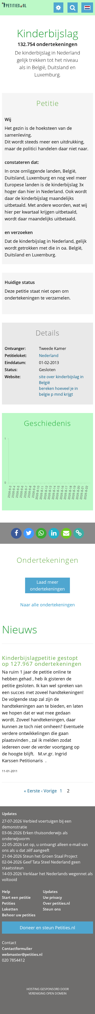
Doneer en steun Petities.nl (47, 927)
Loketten (10, 909)
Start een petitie (16, 897)
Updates (50, 891)
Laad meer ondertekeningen (47, 585)
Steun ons (52, 909)
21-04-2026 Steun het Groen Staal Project (39, 856)
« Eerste (32, 791)
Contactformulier (17, 948)
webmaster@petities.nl (22, 954)
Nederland (48, 355)
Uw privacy (52, 897)
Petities (8, 903)
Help (6, 891)
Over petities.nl (56, 903)
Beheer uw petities (18, 914)
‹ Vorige (49, 791)
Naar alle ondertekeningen (47, 604)
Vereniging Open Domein (47, 993)
